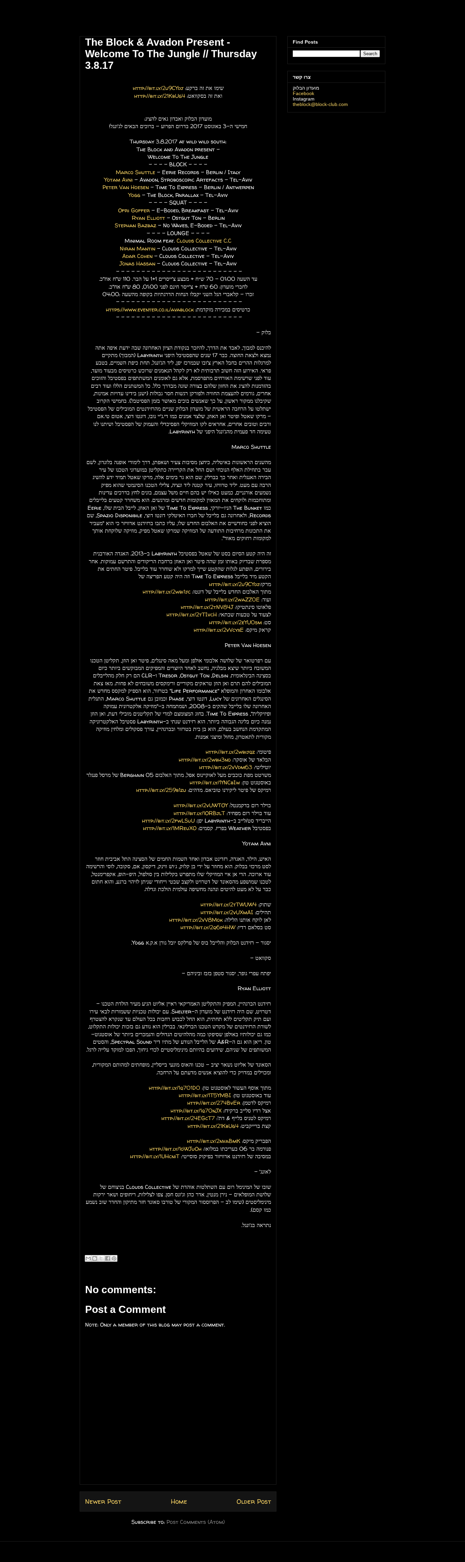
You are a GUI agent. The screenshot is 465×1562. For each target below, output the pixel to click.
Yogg (134, 195)
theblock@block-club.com (320, 104)
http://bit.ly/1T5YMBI (205, 1095)
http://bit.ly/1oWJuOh (175, 1148)
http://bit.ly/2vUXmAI (227, 912)
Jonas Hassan (137, 263)
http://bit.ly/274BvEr (213, 1102)
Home (179, 1501)
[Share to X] (101, 1258)
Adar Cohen (137, 256)
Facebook (303, 93)
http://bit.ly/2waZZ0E (232, 599)
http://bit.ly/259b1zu (161, 790)
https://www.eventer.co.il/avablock (150, 309)
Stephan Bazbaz (135, 225)
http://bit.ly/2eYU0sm (235, 622)
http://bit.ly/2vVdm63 (225, 767)
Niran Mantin (137, 248)
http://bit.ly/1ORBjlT (199, 813)
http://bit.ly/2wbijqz (230, 751)
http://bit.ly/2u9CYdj (158, 88)
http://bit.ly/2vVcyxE (219, 629)
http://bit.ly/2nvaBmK (213, 1141)
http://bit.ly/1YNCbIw (215, 782)
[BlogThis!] (94, 1258)
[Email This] (88, 1258)
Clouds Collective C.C (204, 240)
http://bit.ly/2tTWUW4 (229, 904)
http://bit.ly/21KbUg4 (159, 95)
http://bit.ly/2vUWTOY (201, 805)
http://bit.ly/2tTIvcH (191, 614)
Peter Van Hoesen (125, 187)
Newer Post (103, 1501)
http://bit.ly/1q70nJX (196, 1110)
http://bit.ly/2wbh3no (205, 759)
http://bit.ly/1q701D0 (174, 1087)
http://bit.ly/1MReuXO (169, 828)
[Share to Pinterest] (114, 1258)
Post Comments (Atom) (195, 1522)
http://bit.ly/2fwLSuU (168, 820)
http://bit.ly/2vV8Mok (196, 919)
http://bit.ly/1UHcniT (154, 1156)
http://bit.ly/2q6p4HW (207, 927)
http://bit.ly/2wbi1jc (167, 591)
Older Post (254, 1501)
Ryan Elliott (148, 217)
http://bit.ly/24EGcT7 (188, 1118)
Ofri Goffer (134, 210)
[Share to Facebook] (107, 1258)
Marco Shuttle (135, 172)
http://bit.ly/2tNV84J (207, 607)
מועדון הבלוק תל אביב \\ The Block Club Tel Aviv (125, 20)
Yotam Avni (118, 179)
